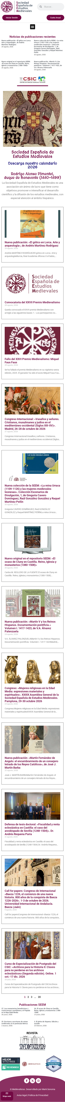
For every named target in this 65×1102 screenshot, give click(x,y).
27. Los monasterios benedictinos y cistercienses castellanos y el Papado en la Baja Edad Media (16, 1010)
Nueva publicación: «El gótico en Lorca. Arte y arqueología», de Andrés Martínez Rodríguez (16, 42)
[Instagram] (38, 1080)
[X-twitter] (32, 1080)
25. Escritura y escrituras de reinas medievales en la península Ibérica (15, 1023)
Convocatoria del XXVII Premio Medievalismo (32, 302)
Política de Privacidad (38, 1095)
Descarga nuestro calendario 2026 (32, 165)
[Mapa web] (7, 1093)
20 (39, 997)
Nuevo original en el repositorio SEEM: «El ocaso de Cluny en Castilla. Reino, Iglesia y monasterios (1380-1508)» (16, 63)
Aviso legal (22, 1095)
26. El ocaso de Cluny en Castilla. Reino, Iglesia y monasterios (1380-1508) (47, 1010)
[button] (32, 26)
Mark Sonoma (48, 1089)
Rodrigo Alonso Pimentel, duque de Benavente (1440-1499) (32, 176)
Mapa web (7, 1096)
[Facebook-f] (26, 1080)
